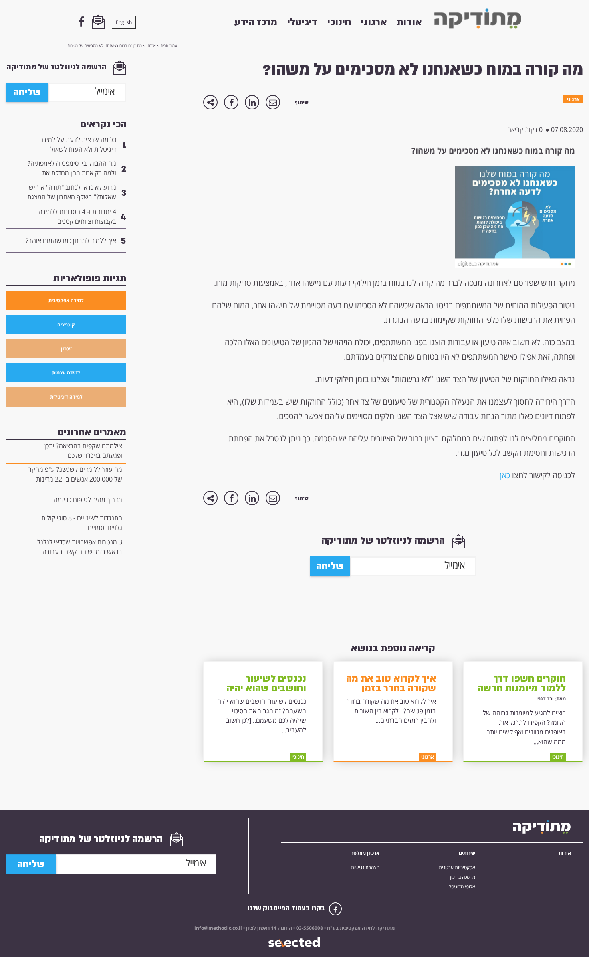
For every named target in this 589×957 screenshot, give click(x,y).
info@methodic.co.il (218, 928)
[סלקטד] (295, 942)
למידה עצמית (66, 372)
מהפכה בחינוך (462, 877)
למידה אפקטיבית (66, 300)
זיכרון (66, 348)
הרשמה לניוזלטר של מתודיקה (384, 540)
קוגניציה (66, 324)
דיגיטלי (302, 22)
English (124, 22)
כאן (505, 475)
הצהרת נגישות (365, 867)
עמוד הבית (169, 45)
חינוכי (339, 22)
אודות (409, 22)
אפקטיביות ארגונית (457, 867)
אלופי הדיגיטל (462, 886)
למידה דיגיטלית (66, 396)
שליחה (330, 566)
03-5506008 (309, 928)
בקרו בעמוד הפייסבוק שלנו (287, 908)
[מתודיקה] (477, 18)
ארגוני (374, 22)
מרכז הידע (255, 22)
